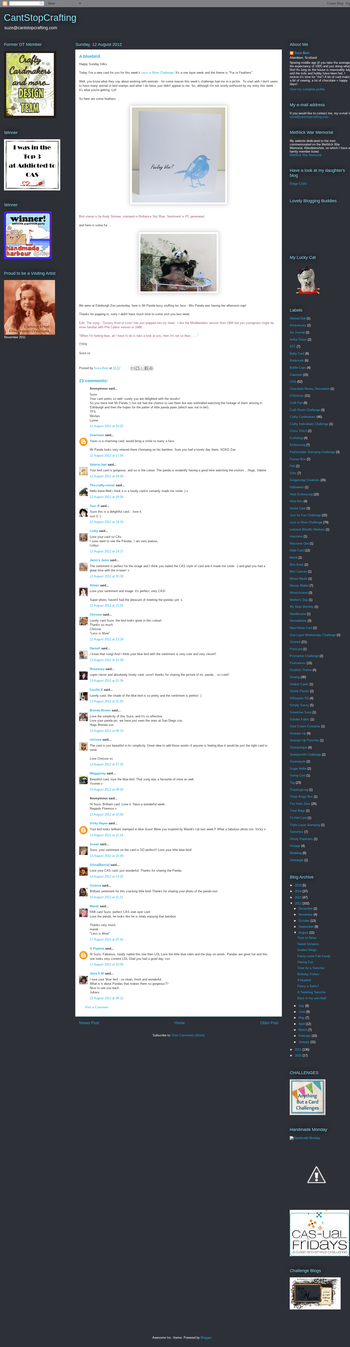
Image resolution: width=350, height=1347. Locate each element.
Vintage (295, 846)
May (302, 1017)
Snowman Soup (300, 712)
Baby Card (297, 353)
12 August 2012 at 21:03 (106, 605)
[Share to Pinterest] (151, 368)
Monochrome (299, 592)
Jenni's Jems (99, 560)
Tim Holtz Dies (300, 804)
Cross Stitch (298, 431)
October (304, 920)
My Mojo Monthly (302, 606)
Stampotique (298, 747)
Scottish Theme (301, 670)
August (304, 932)
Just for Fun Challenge (305, 515)
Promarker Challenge (304, 656)
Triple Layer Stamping (305, 825)
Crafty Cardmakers (303, 417)
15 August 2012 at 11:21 (106, 897)
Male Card (297, 550)
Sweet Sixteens (308, 944)
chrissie (95, 739)
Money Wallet (299, 585)
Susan (94, 844)
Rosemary (97, 669)
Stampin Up (298, 733)
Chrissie (96, 614)
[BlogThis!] (137, 368)
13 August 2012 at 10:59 (106, 814)
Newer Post (89, 1023)
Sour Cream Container (305, 726)
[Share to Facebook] (146, 368)
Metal (293, 557)
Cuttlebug (296, 438)
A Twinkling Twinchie (311, 992)
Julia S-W (97, 973)
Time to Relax (307, 938)
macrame (296, 536)
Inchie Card (297, 508)
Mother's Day (299, 600)
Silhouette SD (299, 698)
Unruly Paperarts (301, 839)
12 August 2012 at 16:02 (106, 426)
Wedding (296, 853)
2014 (298, 891)
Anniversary (298, 325)
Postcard (296, 649)
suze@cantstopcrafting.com (309, 117)
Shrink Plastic (299, 691)
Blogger (206, 1337)
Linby (94, 531)
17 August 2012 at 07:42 (106, 939)
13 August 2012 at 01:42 (106, 701)
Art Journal (297, 332)
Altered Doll (298, 318)
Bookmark (297, 360)
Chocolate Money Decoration (310, 389)
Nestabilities (298, 621)
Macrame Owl (299, 543)
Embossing (297, 445)
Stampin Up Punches (304, 740)
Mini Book (297, 564)
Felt (292, 466)
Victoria (95, 885)
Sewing (295, 677)
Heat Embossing (301, 494)
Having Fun (305, 962)
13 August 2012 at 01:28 (106, 660)
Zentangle (296, 860)
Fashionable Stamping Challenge (312, 452)
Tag (292, 782)
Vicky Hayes (99, 823)
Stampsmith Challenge (305, 754)
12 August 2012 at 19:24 (106, 522)
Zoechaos (97, 435)
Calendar (296, 375)
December (306, 908)
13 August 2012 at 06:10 (106, 731)
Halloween (297, 487)
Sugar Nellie (298, 768)
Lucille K (96, 689)
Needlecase (298, 614)
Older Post (269, 1023)
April (302, 1024)
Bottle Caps (298, 367)
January (304, 1042)
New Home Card (301, 628)
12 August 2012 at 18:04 (106, 476)
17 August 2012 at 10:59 (106, 964)
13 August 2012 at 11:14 (106, 835)
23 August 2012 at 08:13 (106, 998)
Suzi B (95, 506)
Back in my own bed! (311, 998)
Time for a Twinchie (310, 968)
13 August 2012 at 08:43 (106, 789)
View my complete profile (307, 89)
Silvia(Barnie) (100, 865)
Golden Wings (307, 950)
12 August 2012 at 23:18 (106, 639)
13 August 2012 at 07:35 (106, 764)
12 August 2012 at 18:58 (106, 497)
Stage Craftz (298, 183)
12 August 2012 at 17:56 (106, 455)
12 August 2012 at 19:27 (106, 551)
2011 (298, 1049)
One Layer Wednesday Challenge (313, 635)
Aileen (94, 585)
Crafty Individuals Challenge (309, 424)
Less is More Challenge (157, 72)
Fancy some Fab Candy (313, 956)
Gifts (293, 473)
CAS (293, 381)
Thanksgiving (299, 790)
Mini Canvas (298, 571)
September (307, 926)
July (302, 1006)
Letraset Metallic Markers (307, 529)
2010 (298, 1055)
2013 (298, 897)
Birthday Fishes (308, 974)
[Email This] (132, 368)
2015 (298, 885)
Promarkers (298, 663)
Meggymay (98, 773)
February (305, 1036)
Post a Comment (96, 1007)
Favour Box (298, 459)
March (303, 1030)
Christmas (297, 395)
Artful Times (298, 339)
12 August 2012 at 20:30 (106, 576)
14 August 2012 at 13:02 (106, 876)
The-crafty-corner (102, 485)
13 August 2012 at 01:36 (106, 680)
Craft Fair (296, 403)
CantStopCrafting (40, 17)
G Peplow (97, 948)
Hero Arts (296, 501)
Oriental (295, 642)
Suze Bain (302, 53)
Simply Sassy (299, 705)
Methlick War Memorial (305, 155)
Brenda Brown (100, 710)
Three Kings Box (301, 796)
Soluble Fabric (300, 719)
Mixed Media (298, 578)
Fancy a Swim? (308, 986)
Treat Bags (297, 810)
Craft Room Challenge (305, 410)
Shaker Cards (299, 684)
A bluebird (304, 980)
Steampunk (297, 761)
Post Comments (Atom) (188, 1035)
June (302, 1012)
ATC (293, 346)
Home (180, 1023)
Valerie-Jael (98, 464)
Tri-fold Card (298, 818)
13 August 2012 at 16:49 (106, 856)
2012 (298, 903)
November (306, 914)
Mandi (94, 906)
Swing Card (297, 775)
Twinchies (296, 832)
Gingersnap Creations (305, 480)
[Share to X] (142, 368)
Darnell (95, 648)
